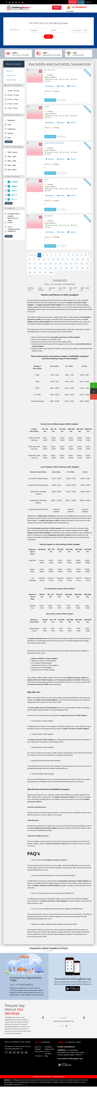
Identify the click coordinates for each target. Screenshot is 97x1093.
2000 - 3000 (12, 165)
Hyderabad (11, 129)
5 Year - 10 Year (13, 99)
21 (67, 259)
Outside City (10, 75)
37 (87, 264)
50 (30, 272)
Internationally (11, 80)
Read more (24, 1084)
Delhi (9, 138)
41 (45, 268)
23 (78, 259)
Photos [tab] (61, 86)
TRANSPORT (12, 231)
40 (40, 268)
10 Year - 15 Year (13, 95)
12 (85, 255)
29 (45, 264)
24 (83, 259)
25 (88, 259)
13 (29, 259)
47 (77, 268)
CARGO (10, 222)
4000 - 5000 (12, 157)
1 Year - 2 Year (13, 108)
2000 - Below (12, 170)
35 (76, 264)
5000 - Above (12, 152)
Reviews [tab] (51, 86)
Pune (9, 125)
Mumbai (10, 133)
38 (30, 268)
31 (55, 264)
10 (77, 255)
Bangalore (11, 120)
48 (82, 268)
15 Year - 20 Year (13, 91)
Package (38, 1049)
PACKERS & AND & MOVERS (14, 214)
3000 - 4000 (12, 161)
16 (43, 259)
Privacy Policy (39, 1051)
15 (39, 259)
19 (57, 259)
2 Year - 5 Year (13, 104)
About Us (88, 2)
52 (40, 272)
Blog (46, 1056)
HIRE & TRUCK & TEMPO (13, 218)
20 (62, 259)
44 (61, 268)
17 (48, 259)
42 (50, 268)
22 (72, 259)
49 (88, 268)
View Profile (50, 100)
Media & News (49, 1049)
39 (35, 268)
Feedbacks (48, 1047)
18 (53, 259)
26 (30, 264)
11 (81, 255)
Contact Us (39, 1056)
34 (71, 264)
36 (82, 264)
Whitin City (9, 71)
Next (51, 272)
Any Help (80, 2)
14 (34, 259)
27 (35, 264)
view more (8, 141)
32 (60, 264)
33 (66, 264)
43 (56, 268)
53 (45, 272)
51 (35, 272)
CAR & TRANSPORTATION (14, 227)
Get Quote (72, 2)
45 (66, 268)
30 (51, 264)
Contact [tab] (73, 86)
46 (72, 268)
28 (40, 264)
